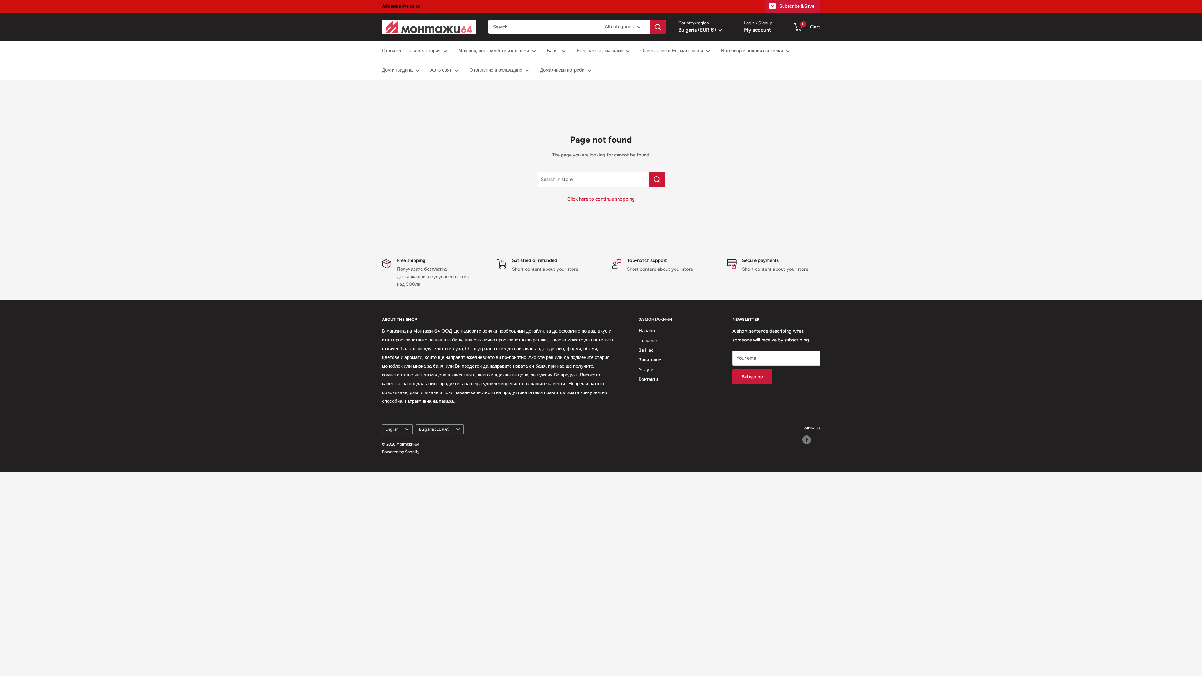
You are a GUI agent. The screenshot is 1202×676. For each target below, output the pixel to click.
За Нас (646, 350)
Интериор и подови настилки (752, 51)
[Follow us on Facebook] (806, 439)
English (391, 429)
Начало (647, 331)
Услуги (646, 369)
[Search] (658, 27)
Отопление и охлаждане (496, 70)
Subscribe (752, 377)
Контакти (648, 379)
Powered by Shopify (400, 451)
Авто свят (441, 70)
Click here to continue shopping (601, 199)
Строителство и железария (411, 51)
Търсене (648, 340)
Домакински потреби (562, 70)
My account (757, 30)
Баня (553, 51)
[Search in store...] (657, 179)
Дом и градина (397, 70)
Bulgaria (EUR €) (434, 429)
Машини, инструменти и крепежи (493, 51)
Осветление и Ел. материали (671, 51)
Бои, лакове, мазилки (600, 51)
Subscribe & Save (796, 6)
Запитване (650, 360)
